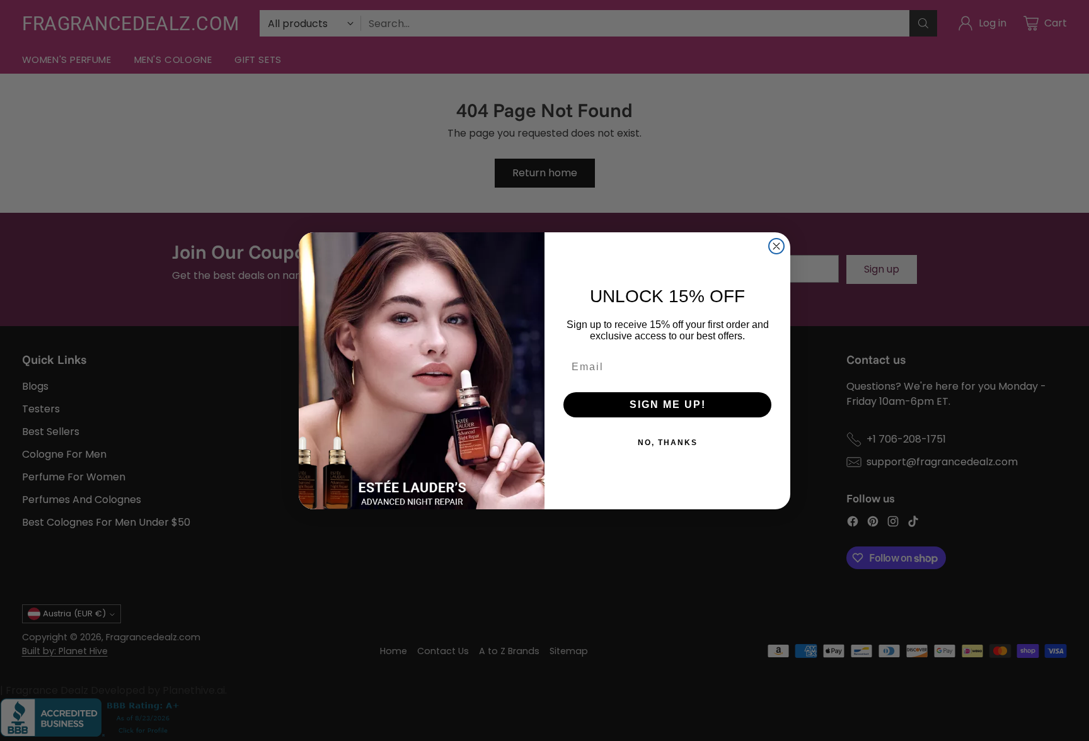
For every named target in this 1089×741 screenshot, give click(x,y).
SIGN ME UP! (668, 404)
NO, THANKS (668, 442)
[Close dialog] (776, 246)
